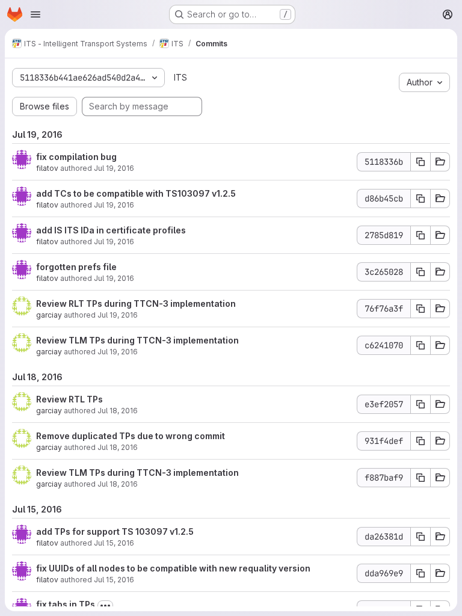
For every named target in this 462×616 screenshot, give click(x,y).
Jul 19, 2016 (114, 168)
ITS (180, 77)
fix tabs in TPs (65, 604)
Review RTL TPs (69, 399)
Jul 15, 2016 (114, 542)
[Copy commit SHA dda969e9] (420, 573)
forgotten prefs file (76, 267)
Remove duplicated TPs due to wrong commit (130, 436)
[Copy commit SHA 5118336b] (420, 161)
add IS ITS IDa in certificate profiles (111, 230)
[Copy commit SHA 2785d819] (420, 235)
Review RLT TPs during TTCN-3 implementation (136, 303)
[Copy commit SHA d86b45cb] (420, 198)
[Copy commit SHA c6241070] (420, 345)
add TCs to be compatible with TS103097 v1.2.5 (136, 193)
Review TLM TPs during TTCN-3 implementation (137, 340)
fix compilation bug (76, 157)
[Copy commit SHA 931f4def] (420, 441)
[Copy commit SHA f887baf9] (420, 477)
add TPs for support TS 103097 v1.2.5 (115, 531)
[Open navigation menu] (35, 14)
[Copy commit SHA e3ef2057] (420, 404)
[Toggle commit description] (105, 605)
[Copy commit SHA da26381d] (420, 536)
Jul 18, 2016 (117, 410)
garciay (49, 314)
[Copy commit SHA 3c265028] (420, 272)
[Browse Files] (440, 161)
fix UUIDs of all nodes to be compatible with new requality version (173, 568)
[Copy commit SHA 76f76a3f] (420, 308)
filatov (47, 168)
